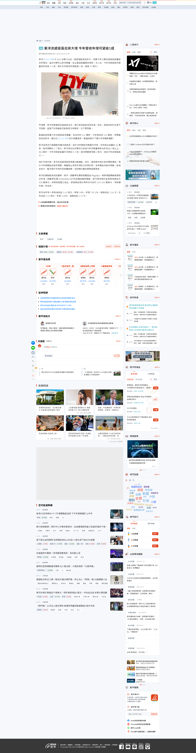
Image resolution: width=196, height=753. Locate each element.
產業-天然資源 (138, 391)
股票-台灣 (137, 412)
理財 (118, 7)
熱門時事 (74, 7)
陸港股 (71, 3)
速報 (81, 7)
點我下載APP (62, 205)
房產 (112, 7)
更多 (155, 52)
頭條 (41, 7)
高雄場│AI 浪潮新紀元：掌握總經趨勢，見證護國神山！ (146, 287)
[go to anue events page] (144, 2)
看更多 (118, 316)
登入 (151, 3)
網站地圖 (107, 745)
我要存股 (117, 246)
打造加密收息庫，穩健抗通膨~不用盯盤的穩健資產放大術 (146, 278)
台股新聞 (47, 41)
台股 (59, 3)
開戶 (155, 399)
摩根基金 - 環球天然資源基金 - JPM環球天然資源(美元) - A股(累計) (139, 386)
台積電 (135, 539)
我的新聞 (145, 7)
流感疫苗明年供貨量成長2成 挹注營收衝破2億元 (57, 298)
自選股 (153, 7)
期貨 (99, 7)
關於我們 (63, 745)
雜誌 (138, 7)
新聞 (53, 3)
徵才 (101, 745)
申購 (155, 388)
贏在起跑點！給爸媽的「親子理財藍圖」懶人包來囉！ (68, 246)
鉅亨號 (108, 3)
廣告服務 (77, 745)
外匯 (82, 3)
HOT (136, 257)
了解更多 (117, 259)
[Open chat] (33, 376)
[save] (33, 371)
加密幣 (94, 3)
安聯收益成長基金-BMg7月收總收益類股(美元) (139, 397)
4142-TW (63, 138)
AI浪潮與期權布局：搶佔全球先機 (54, 202)
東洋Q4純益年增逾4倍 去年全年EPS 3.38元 (55, 305)
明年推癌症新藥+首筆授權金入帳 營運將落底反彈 (58, 301)
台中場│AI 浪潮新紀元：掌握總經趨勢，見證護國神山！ (146, 258)
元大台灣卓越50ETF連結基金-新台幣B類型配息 (139, 418)
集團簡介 (70, 745)
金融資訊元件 (86, 745)
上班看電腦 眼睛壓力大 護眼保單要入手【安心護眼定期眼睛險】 (79, 408)
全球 (88, 3)
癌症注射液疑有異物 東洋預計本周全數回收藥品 (57, 309)
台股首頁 (109, 246)
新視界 (125, 7)
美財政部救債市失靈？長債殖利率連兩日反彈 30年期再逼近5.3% (79, 434)
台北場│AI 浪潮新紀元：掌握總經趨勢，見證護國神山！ (146, 268)
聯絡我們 (95, 745)
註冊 (154, 3)
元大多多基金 (132, 408)
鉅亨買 (101, 3)
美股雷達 (137, 192)
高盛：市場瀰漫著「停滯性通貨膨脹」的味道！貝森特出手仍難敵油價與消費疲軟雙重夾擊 (109, 408)
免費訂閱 (154, 714)
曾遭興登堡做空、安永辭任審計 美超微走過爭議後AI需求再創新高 (50, 408)
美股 (64, 3)
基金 (77, 3)
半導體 (135, 546)
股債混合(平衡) (139, 403)
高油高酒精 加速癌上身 (48, 433)
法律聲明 (114, 745)
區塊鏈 (106, 7)
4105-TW (48, 59)
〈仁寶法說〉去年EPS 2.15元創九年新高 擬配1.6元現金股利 (98, 373)
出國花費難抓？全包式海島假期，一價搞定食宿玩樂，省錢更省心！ (109, 434)
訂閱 (115, 3)
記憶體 (135, 533)
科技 (59, 7)
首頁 (48, 3)
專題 (132, 7)
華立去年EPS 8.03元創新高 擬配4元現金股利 (57, 372)
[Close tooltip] (50, 375)
